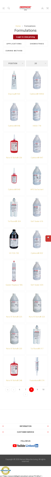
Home (18, 26)
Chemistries (37, 44)
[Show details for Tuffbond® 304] (14, 207)
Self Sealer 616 (37, 221)
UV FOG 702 (14, 253)
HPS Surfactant (36, 189)
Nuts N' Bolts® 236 (14, 158)
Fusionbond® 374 (37, 380)
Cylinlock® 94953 (37, 94)
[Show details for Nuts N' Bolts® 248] (14, 367)
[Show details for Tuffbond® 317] (37, 335)
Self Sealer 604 (37, 285)
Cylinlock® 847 (37, 158)
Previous (13, 389)
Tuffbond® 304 (14, 221)
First (7, 389)
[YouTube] (19, 446)
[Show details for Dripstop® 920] (14, 80)
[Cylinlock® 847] (37, 144)
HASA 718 (37, 126)
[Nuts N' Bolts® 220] (14, 335)
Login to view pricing (25, 37)
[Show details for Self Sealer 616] (37, 207)
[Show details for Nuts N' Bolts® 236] (14, 144)
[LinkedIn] (32, 446)
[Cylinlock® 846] (14, 112)
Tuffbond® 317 (36, 348)
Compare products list (47, 8)
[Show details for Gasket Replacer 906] (14, 271)
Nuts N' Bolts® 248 (14, 380)
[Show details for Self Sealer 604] (37, 271)
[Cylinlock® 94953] (37, 80)
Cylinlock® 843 (14, 189)
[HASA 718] (37, 112)
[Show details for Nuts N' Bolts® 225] (14, 303)
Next (25, 394)
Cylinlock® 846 (14, 126)
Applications (14, 44)
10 (43, 389)
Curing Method (14, 51)
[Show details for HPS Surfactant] (37, 175)
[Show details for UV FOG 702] (14, 239)
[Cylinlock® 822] (37, 239)
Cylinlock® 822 (37, 253)
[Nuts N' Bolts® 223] (37, 303)
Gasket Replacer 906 (14, 285)
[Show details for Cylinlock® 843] (14, 175)
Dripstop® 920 (14, 94)
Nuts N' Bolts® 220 (14, 348)
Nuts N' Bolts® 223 (37, 317)
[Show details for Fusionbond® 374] (37, 367)
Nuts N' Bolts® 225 (14, 317)
